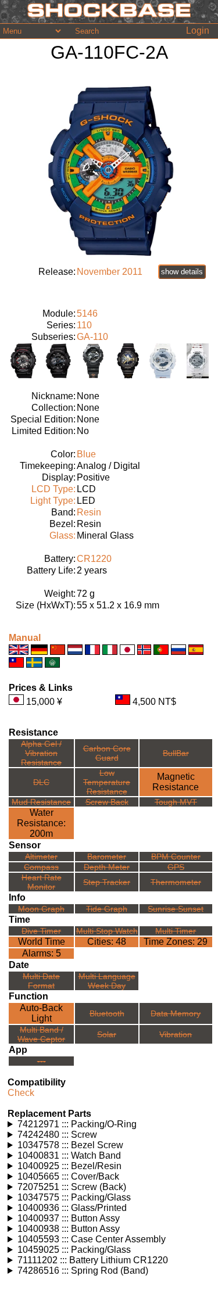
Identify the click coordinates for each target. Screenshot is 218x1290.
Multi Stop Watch (107, 931)
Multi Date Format (41, 981)
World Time (41, 942)
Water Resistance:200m (41, 823)
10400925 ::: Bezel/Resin (69, 1166)
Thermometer (176, 882)
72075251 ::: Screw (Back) (71, 1187)
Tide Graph (106, 908)
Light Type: (53, 501)
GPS (175, 867)
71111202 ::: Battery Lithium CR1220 (92, 1260)
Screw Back (106, 802)
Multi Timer (175, 931)
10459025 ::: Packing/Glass (74, 1250)
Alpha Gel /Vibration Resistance (41, 753)
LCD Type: (53, 489)
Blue (86, 454)
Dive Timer (41, 931)
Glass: (62, 535)
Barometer (106, 856)
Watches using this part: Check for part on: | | (97, 1124)
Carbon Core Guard (107, 753)
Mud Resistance (41, 802)
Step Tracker (106, 882)
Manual (25, 638)
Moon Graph (41, 908)
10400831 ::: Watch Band (69, 1155)
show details (182, 271)
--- (41, 1061)
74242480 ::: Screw (57, 1135)
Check (21, 1093)
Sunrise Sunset (175, 908)
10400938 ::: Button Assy (68, 1229)
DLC (41, 782)
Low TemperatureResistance (106, 782)
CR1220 (94, 559)
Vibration (175, 1034)
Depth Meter (107, 867)
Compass (41, 867)
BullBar (176, 753)
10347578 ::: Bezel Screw (70, 1145)
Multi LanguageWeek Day (106, 981)
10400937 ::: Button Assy (68, 1218)
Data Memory (176, 1013)
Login (197, 30)
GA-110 (92, 337)
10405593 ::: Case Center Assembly (91, 1239)
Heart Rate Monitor (42, 882)
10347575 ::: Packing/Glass (74, 1197)
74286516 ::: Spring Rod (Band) (82, 1270)
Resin (89, 512)
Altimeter (41, 856)
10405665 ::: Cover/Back (68, 1176)
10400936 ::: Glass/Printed (72, 1208)
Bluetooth (107, 1013)
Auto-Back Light (41, 1013)
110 (84, 325)
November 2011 (109, 272)
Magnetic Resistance (175, 782)
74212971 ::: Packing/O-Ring (77, 1124)
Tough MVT (176, 802)
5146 (87, 313)
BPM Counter (176, 856)
